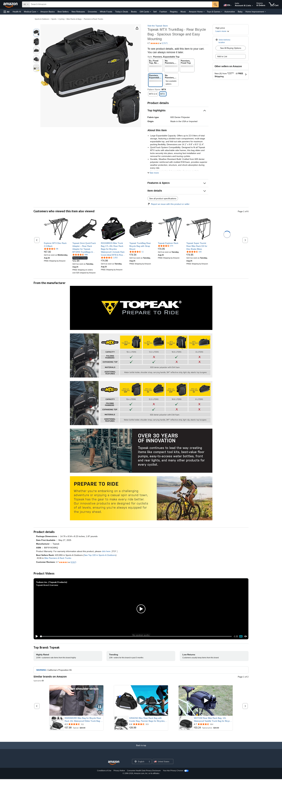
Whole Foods (106, 11)
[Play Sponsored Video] (141, 701)
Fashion (163, 11)
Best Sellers (63, 11)
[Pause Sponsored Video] (99, 707)
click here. (106, 551)
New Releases (78, 11)
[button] (6, 12)
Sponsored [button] (37, 681)
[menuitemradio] (240, 636)
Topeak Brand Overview (47, 585)
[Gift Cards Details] (150, 11)
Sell (155, 11)
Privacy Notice (119, 771)
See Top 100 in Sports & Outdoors (100, 555)
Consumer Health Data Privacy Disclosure (144, 771)
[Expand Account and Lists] (252, 5)
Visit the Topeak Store (157, 26)
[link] (56, 245)
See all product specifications (162, 198)
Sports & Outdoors (42, 19)
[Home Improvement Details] (265, 11)
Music (183, 11)
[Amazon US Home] (113, 763)
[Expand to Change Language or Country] (230, 5)
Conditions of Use (104, 771)
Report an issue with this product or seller (170, 204)
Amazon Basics (47, 11)
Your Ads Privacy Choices (173, 771)
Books (134, 11)
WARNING (41, 670)
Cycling (61, 19)
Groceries (92, 11)
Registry (174, 11)
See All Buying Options (230, 48)
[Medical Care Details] (37, 11)
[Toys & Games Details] (221, 11)
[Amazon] (10, 4)
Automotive (229, 11)
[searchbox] (121, 4)
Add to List (222, 56)
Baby (240, 11)
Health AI (17, 11)
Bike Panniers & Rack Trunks (57, 558)
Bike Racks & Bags (74, 19)
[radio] (36, 32)
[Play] (36, 636)
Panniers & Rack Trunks (93, 19)
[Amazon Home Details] (204, 11)
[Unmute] (245, 636)
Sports (53, 19)
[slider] (136, 636)
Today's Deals (121, 11)
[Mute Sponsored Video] (99, 712)
